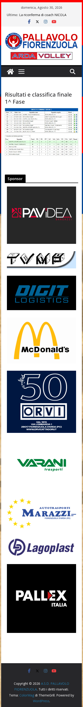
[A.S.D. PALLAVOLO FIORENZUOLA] (10, 71)
